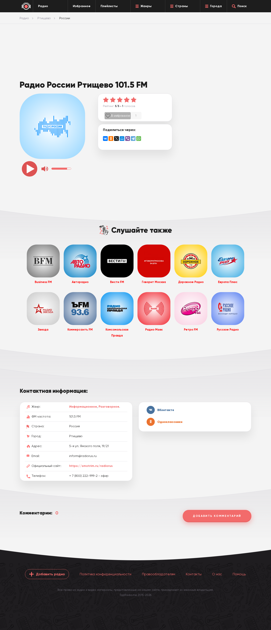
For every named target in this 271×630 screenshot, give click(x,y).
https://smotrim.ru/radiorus (91, 466)
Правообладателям (158, 574)
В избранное (120, 116)
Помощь (239, 574)
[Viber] (127, 138)
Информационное (83, 406)
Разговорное (109, 406)
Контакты (194, 574)
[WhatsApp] (138, 138)
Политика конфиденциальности (105, 574)
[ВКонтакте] (105, 138)
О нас (217, 574)
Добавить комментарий (217, 516)
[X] (116, 138)
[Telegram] (133, 138)
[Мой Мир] (122, 138)
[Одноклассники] (111, 138)
